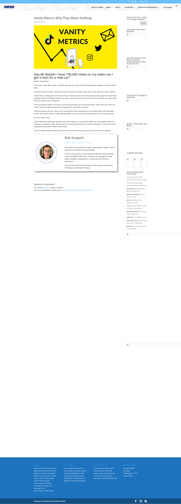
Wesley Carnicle (132, 206)
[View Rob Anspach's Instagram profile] (61, 157)
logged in (46, 188)
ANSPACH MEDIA (97, 7)
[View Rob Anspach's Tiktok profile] (61, 152)
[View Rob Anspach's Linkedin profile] (61, 162)
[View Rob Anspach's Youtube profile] (61, 148)
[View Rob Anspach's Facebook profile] (61, 143)
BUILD (117, 7)
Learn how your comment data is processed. (77, 190)
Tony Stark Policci (133, 177)
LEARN (108, 7)
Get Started (168, 7)
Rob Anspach (40, 22)
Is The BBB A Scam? (140, 217)
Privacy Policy (38, 491)
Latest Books (135, 153)
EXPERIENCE (129, 7)
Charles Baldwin (132, 183)
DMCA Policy (49, 491)
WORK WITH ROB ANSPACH (147, 7)
